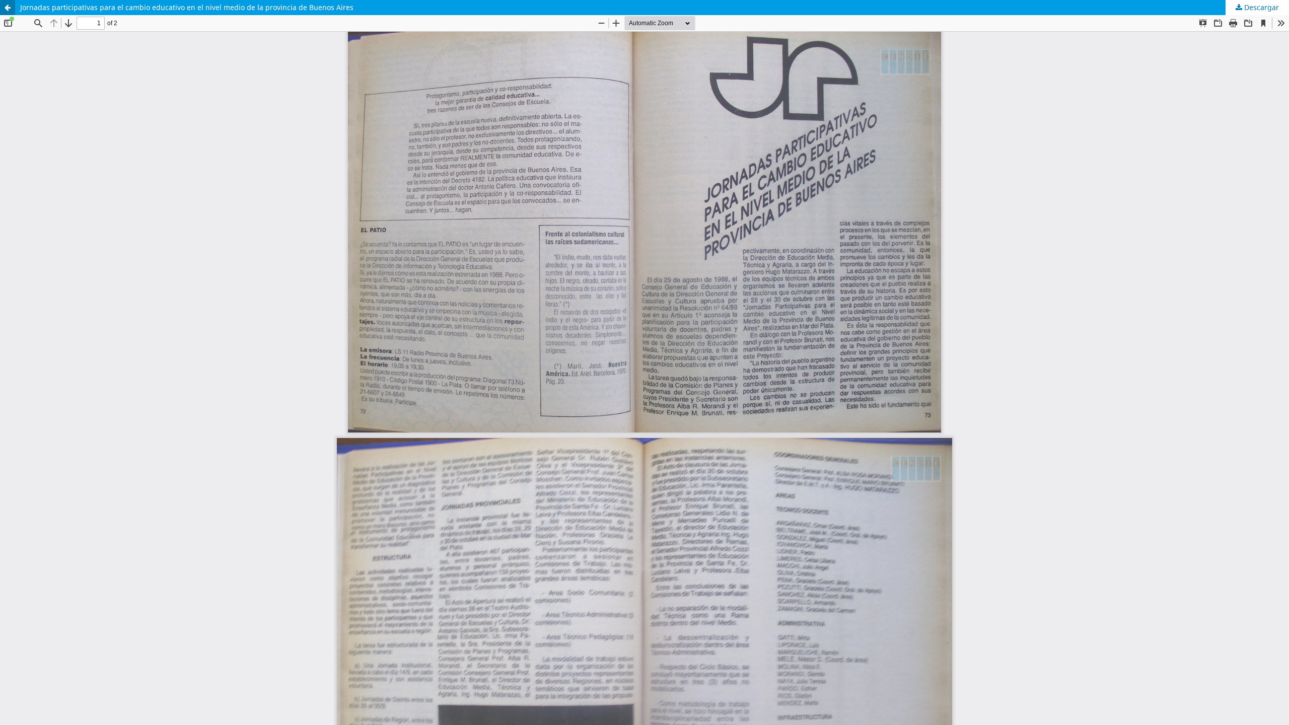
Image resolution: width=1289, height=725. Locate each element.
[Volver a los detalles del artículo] (7, 7)
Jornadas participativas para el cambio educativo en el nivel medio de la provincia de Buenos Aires (186, 7)
